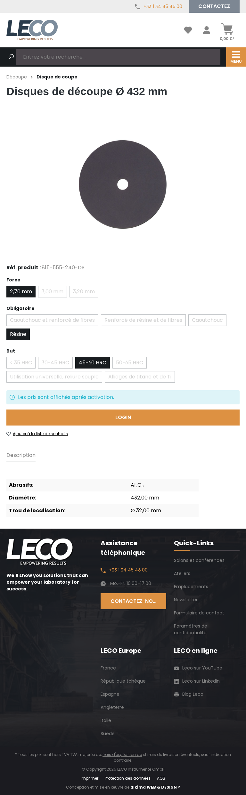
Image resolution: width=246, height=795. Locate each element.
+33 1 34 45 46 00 (163, 6)
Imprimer (89, 778)
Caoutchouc (209, 321)
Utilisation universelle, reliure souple (56, 378)
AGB (161, 778)
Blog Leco (192, 694)
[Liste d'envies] (188, 30)
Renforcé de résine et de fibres (145, 321)
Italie (106, 720)
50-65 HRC (131, 364)
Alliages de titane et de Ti (141, 378)
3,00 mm (54, 292)
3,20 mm (85, 292)
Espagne (110, 694)
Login (123, 417)
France (108, 668)
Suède (108, 733)
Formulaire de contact (199, 613)
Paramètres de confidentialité (190, 629)
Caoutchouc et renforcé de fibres (54, 321)
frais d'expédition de (122, 754)
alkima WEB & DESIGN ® (155, 787)
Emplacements (191, 586)
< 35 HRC (23, 364)
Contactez (214, 6)
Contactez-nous (135, 601)
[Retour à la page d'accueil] (32, 30)
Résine (18, 334)
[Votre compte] (206, 30)
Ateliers (182, 573)
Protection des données (128, 778)
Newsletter (186, 599)
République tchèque (123, 681)
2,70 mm (21, 291)
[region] (123, 185)
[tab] (21, 455)
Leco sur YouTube (202, 668)
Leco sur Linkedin (201, 681)
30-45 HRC (57, 364)
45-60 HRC (92, 362)
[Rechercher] (11, 57)
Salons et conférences (199, 560)
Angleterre (112, 707)
